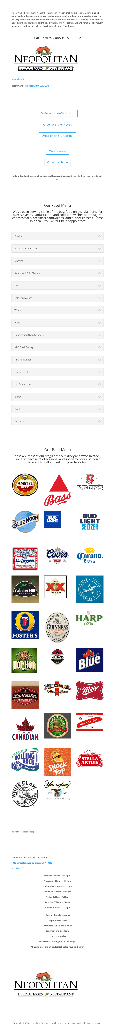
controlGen (97, 1023)
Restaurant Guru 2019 (39, 85)
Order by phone (57, 162)
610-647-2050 (18, 868)
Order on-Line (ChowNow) (57, 113)
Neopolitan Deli (19, 79)
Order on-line (57, 151)
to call (44, 462)
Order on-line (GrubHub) (57, 136)
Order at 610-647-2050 (57, 124)
